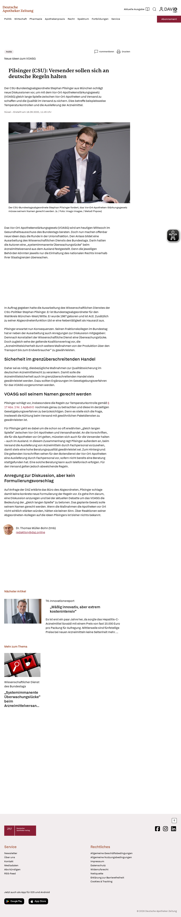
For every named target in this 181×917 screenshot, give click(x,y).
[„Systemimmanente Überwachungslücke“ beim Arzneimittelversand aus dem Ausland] (22, 665)
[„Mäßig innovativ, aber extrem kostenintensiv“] (22, 616)
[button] (17, 9)
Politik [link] (9, 51)
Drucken (126, 51)
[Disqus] (67, 760)
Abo (169, 19)
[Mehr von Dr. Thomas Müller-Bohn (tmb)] (8, 530)
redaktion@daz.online (30, 532)
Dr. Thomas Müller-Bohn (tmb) (36, 528)
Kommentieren (106, 51)
